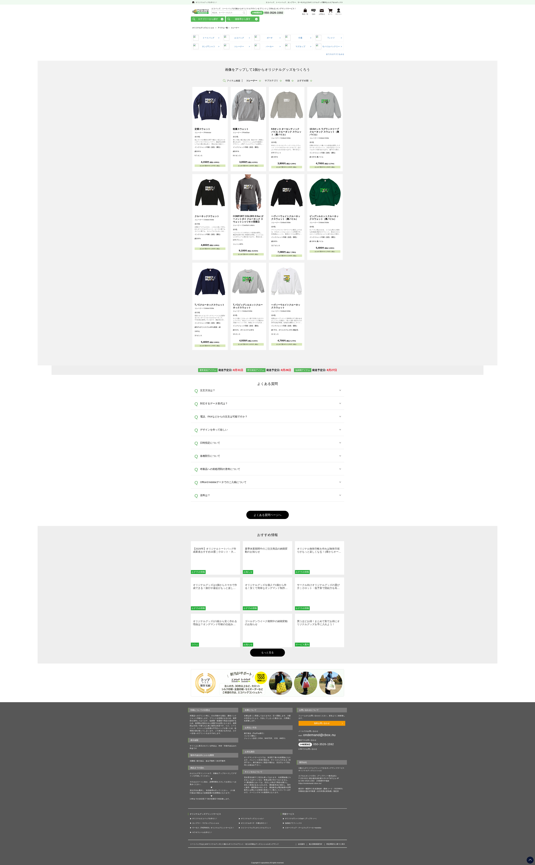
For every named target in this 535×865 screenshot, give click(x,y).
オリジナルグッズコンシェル (203, 28)
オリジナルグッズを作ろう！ (206, 2)
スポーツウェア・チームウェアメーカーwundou (303, 833)
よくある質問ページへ (267, 514)
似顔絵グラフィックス (293, 828)
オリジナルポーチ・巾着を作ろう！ (254, 828)
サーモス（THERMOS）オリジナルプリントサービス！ (213, 833)
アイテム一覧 (223, 28)
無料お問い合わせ (322, 723)
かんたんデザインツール (200, 773)
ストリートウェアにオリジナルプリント (256, 833)
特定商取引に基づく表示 (335, 849)
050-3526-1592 (273, 12)
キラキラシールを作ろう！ (202, 838)
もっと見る (267, 652)
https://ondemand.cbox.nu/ (310, 783)
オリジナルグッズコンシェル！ (252, 824)
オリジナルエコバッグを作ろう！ (204, 824)
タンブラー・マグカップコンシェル (205, 828)
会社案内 (301, 849)
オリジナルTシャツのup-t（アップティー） (301, 824)
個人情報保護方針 (315, 849)
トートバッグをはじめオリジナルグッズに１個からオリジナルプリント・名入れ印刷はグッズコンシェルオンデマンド (234, 849)
